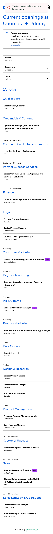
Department (10, 67)
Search (8, 58)
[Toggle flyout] (47, 68)
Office (7, 76)
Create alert (16, 45)
